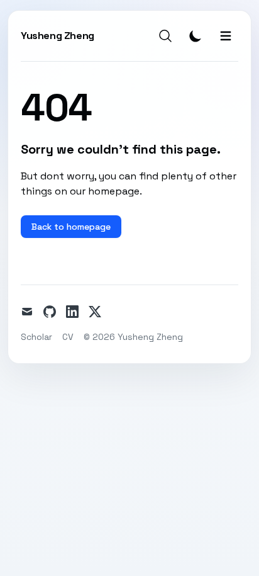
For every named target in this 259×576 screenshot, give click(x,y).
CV (68, 336)
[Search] (165, 35)
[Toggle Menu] (225, 35)
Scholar (36, 336)
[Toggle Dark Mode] (195, 35)
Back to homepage (71, 226)
